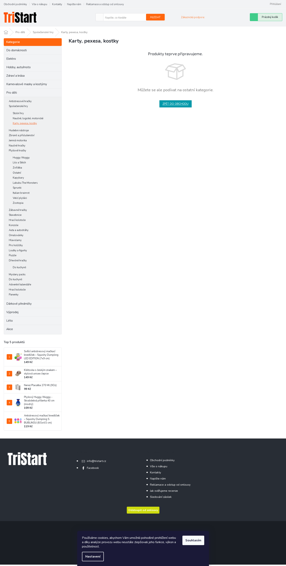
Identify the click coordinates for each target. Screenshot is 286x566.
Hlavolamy (15, 240)
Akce (9, 329)
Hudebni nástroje (19, 130)
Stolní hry (18, 113)
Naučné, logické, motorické (28, 118)
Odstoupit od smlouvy (143, 510)
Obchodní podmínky (15, 4)
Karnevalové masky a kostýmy (26, 84)
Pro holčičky (16, 245)
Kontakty (57, 4)
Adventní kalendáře (20, 284)
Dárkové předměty (19, 304)
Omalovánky (16, 235)
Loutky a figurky (18, 250)
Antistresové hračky (20, 101)
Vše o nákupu (39, 4)
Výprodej (12, 312)
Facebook (93, 468)
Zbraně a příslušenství (21, 135)
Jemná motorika (18, 140)
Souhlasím (193, 540)
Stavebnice (15, 215)
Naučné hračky (17, 145)
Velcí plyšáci (20, 198)
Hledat (155, 17)
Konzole (13, 225)
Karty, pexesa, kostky (25, 123)
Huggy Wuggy (21, 157)
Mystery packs (17, 274)
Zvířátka (17, 167)
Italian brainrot (21, 193)
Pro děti (11, 93)
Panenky (13, 294)
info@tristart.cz (96, 461)
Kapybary (18, 178)
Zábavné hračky (18, 210)
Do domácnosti (16, 50)
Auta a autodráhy (19, 230)
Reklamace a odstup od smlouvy (105, 4)
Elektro (11, 59)
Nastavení (92, 556)
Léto (9, 321)
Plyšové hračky (17, 150)
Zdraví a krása (15, 76)
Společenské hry (18, 106)
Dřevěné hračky (18, 260)
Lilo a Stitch (19, 162)
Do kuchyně (19, 267)
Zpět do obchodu (176, 104)
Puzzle (12, 255)
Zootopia (18, 203)
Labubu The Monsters (25, 183)
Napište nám (74, 4)
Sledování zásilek (161, 497)
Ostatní (17, 173)
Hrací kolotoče (17, 220)
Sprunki (17, 188)
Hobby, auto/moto (18, 67)
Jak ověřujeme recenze (164, 491)
